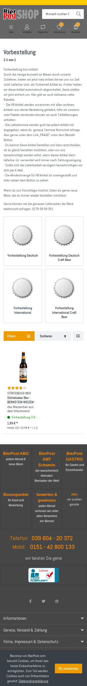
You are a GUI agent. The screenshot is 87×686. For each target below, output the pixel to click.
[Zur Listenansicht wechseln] (78, 336)
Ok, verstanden (68, 668)
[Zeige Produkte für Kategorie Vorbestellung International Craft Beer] (64, 288)
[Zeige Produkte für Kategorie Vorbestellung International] (22, 288)
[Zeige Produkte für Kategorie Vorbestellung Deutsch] (22, 235)
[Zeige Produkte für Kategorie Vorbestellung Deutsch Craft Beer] (64, 235)
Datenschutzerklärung (33, 681)
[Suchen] (79, 14)
